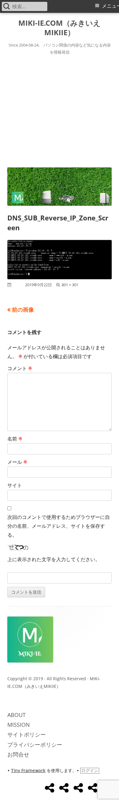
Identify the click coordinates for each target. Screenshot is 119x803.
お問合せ (18, 754)
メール (17, 462)
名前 (14, 438)
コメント (19, 368)
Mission (18, 724)
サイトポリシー (26, 734)
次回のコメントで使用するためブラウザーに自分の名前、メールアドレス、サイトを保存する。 (58, 526)
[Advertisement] (59, 110)
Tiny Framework (28, 770)
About (16, 715)
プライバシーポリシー (34, 744)
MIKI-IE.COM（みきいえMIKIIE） (59, 27)
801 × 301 (70, 284)
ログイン (89, 770)
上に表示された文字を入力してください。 (53, 559)
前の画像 (23, 309)
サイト (14, 485)
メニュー (110, 6)
